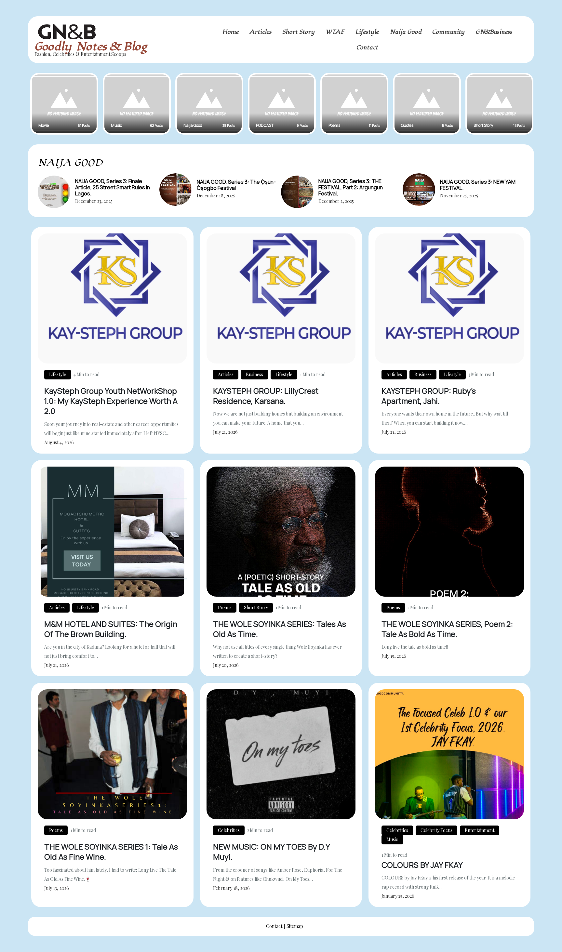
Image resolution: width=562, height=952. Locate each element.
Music (392, 839)
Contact (367, 47)
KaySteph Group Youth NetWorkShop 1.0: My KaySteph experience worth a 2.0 (111, 400)
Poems (225, 607)
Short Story (298, 31)
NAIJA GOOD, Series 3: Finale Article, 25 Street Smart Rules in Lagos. (112, 187)
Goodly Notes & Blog (90, 47)
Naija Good (405, 31)
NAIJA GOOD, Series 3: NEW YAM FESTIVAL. (477, 185)
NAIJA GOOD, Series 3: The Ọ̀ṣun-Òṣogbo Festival (236, 185)
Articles (260, 31)
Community (448, 31)
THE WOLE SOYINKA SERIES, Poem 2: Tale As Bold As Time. (447, 628)
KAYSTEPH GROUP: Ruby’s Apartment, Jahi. (428, 395)
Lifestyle (367, 31)
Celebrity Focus (436, 830)
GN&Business (493, 31)
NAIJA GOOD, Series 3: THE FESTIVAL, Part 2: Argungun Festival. (350, 187)
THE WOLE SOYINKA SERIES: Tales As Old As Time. (279, 628)
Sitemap (295, 926)
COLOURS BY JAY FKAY (422, 864)
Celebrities (229, 830)
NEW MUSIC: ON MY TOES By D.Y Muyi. (271, 851)
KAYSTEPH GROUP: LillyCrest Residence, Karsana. (265, 395)
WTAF (335, 31)
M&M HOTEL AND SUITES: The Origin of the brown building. (110, 628)
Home (230, 31)
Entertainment (479, 830)
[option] (64, 104)
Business (254, 374)
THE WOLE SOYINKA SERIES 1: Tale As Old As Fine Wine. (111, 851)
